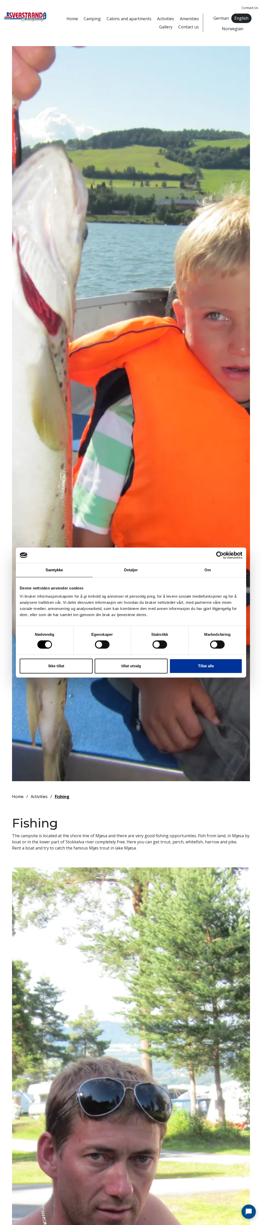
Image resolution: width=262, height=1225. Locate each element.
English (241, 18)
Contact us (188, 27)
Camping (92, 19)
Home (72, 19)
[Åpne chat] (249, 1212)
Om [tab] (207, 570)
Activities (165, 19)
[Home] (25, 17)
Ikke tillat (56, 666)
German (221, 18)
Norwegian (232, 28)
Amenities (189, 19)
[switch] (102, 644)
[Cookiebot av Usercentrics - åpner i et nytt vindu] (220, 555)
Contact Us (250, 7)
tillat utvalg (131, 666)
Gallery (165, 27)
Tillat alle (206, 666)
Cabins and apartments (129, 19)
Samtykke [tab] (54, 570)
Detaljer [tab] (131, 570)
